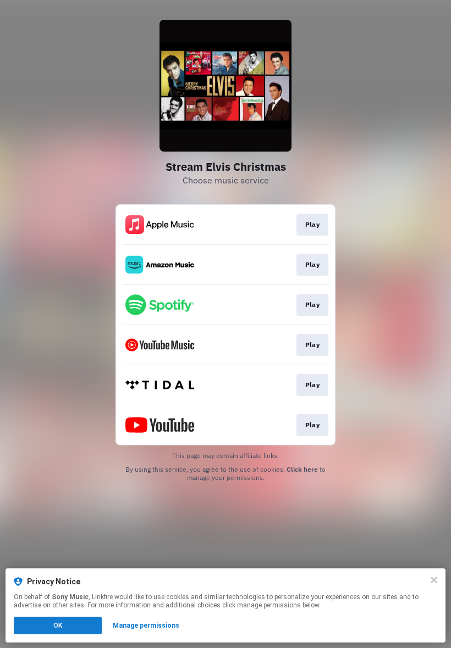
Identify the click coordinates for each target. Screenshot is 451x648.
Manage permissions (146, 625)
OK (57, 625)
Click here (302, 469)
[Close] (434, 580)
